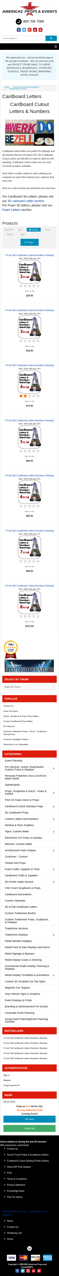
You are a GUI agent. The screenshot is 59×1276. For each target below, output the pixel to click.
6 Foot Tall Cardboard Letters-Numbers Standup (29, 475)
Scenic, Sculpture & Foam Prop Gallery (21, 716)
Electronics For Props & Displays (23, 837)
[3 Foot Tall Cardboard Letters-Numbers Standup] (29, 327)
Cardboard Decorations (18, 894)
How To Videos (14, 1197)
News (10, 1221)
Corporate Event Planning (19, 1012)
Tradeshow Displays (16, 934)
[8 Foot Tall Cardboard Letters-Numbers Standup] (29, 602)
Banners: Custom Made (18, 843)
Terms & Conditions (17, 1179)
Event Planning (13, 760)
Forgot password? (11, 1085)
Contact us (12, 1149)
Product (34, 229)
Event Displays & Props (18, 1000)
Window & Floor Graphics (19, 825)
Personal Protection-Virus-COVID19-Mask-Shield (26, 777)
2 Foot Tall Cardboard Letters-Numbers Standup (29, 255)
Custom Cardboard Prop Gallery (18, 721)
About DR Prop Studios (19, 1167)
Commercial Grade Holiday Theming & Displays (27, 967)
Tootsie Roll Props (15, 862)
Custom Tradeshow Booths (20, 913)
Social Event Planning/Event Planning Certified (26, 1020)
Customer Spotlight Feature (15, 739)
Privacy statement (16, 1185)
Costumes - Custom (16, 856)
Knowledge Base (15, 1191)
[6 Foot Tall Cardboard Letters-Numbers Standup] (29, 492)
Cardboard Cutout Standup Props (24, 806)
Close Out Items (10, 711)
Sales (22, 234)
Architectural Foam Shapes (20, 850)
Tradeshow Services (16, 928)
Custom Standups (15, 900)
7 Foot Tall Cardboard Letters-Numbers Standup (29, 530)
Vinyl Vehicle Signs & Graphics (22, 993)
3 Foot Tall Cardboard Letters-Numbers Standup (29, 310)
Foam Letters (11, 210)
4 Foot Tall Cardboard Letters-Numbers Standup (29, 365)
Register (7, 1080)
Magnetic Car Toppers (17, 987)
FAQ (9, 1173)
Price (47, 229)
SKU (20, 229)
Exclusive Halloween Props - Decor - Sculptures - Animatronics (25, 732)
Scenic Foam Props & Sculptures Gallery (28, 1154)
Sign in (6, 1075)
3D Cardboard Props (16, 812)
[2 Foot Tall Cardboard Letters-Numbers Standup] (29, 271)
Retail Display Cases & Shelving (23, 959)
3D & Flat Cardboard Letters (21, 906)
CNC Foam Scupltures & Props (23, 887)
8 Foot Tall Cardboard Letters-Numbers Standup (29, 585)
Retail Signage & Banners (19, 953)
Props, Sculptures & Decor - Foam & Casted (26, 792)
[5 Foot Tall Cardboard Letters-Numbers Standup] (29, 437)
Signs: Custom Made (17, 831)
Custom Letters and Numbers (26, 87)
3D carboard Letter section (26, 201)
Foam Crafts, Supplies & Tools (22, 869)
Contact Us (8, 706)
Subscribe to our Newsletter (15, 744)
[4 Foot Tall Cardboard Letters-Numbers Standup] (29, 382)
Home (6, 87)
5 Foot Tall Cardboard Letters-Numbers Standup (29, 420)
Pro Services (9, 726)
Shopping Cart (14, 1233)
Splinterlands (12, 784)
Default (10, 234)
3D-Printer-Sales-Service (19, 881)
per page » (29, 242)
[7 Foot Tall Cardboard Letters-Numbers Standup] (29, 547)
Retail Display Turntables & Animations (27, 975)
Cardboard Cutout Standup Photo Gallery (28, 1161)
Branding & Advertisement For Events (26, 1006)
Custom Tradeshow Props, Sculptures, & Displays (27, 921)
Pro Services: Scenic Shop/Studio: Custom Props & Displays (24, 768)
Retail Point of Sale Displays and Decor (27, 947)
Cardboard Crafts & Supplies (21, 875)
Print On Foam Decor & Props (22, 799)
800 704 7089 (33, 21)
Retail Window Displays (18, 940)
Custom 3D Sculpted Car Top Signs (25, 981)
